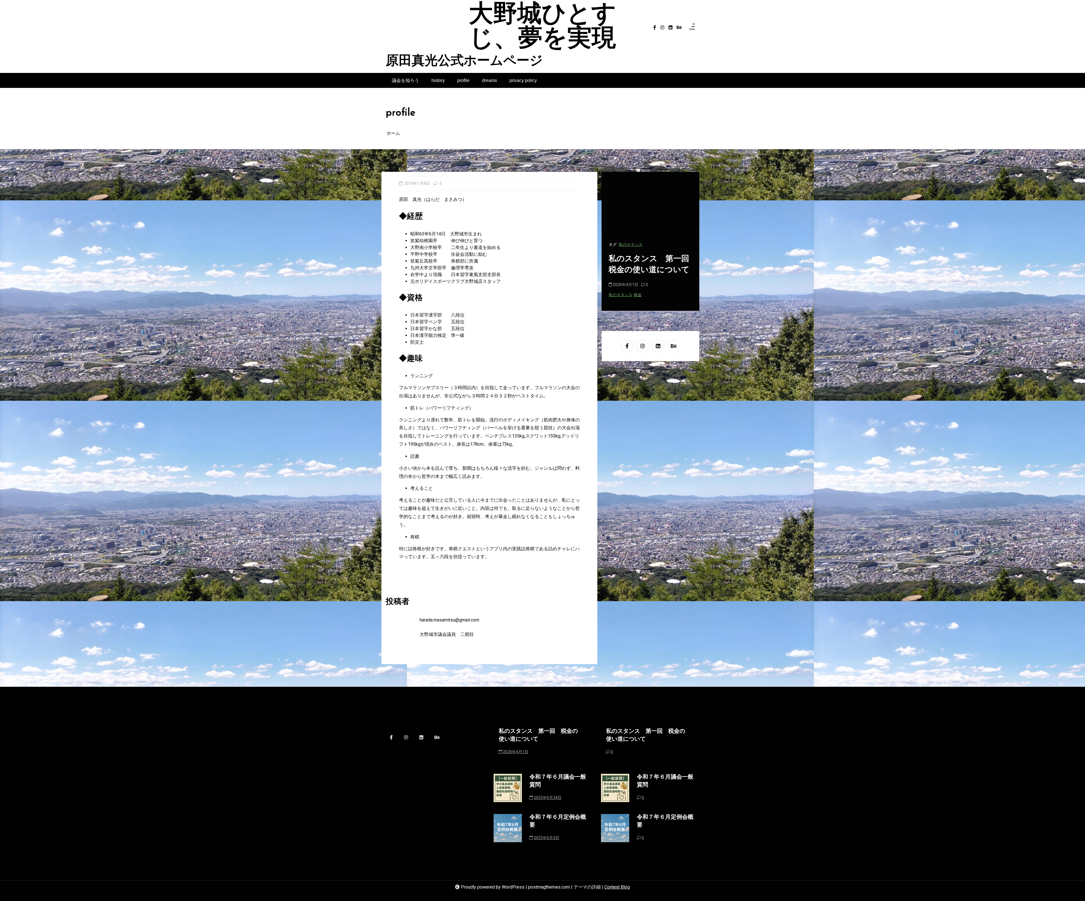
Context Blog (617, 887)
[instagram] (662, 27)
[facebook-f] (654, 27)
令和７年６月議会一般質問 (648, 264)
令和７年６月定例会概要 (558, 821)
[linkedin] (670, 27)
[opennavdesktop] (692, 27)
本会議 (657, 244)
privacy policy (523, 80)
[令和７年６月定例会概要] (508, 829)
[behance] (679, 27)
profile (463, 80)
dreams (489, 80)
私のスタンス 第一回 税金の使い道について (538, 735)
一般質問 (627, 244)
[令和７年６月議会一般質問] (508, 789)
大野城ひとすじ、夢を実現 (542, 27)
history (438, 80)
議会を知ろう (405, 80)
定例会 (643, 244)
